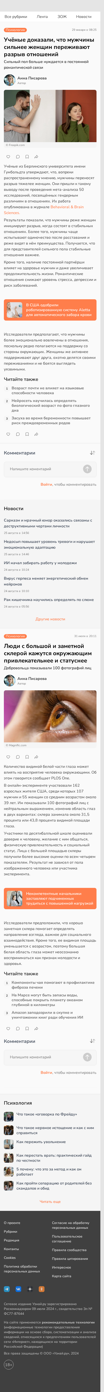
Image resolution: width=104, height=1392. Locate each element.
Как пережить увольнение (41, 1142)
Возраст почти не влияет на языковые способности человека (48, 390)
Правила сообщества (69, 1250)
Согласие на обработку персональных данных (70, 1225)
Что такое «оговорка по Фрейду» (46, 1114)
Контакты (11, 1249)
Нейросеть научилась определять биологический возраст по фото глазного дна (51, 405)
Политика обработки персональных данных (22, 1269)
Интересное (61, 1267)
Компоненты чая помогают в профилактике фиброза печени (53, 985)
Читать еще (50, 1201)
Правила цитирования (70, 1258)
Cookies (10, 1257)
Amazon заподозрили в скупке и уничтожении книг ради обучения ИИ (47, 1015)
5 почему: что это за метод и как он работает (49, 1172)
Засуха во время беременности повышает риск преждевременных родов (51, 420)
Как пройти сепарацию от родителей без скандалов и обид (54, 1186)
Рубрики (10, 1231)
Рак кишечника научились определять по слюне (49, 599)
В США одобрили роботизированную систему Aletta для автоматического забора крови (58, 310)
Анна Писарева (32, 78)
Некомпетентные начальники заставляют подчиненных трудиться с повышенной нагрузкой (59, 898)
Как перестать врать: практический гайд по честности (54, 1158)
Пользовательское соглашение (67, 1239)
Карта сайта (61, 1276)
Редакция (11, 1240)
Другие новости (50, 619)
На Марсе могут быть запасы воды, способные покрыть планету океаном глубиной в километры (47, 1000)
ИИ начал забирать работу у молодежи (40, 563)
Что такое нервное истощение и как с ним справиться (55, 1130)
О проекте (12, 1223)
